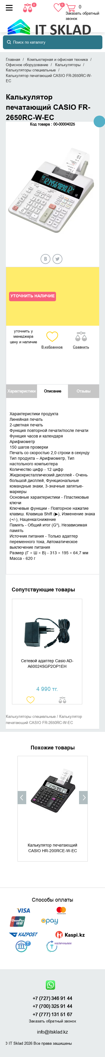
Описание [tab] (52, 391)
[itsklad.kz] (49, 24)
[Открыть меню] (9, 8)
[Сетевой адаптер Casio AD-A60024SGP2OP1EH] (47, 628)
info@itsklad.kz (52, 1032)
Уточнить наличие (32, 296)
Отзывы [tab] (83, 391)
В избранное (52, 347)
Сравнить (81, 347)
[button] (22, 797)
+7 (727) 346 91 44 (52, 998)
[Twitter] (57, 259)
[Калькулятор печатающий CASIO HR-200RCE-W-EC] (53, 798)
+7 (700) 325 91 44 (52, 1006)
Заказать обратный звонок (82, 16)
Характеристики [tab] (22, 391)
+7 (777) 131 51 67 (52, 1014)
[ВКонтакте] (45, 259)
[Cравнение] (28, 7)
